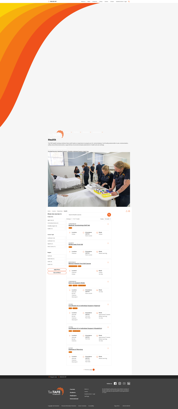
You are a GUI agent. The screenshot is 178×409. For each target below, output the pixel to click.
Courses (67, 132)
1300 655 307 (52, 1)
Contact (112, 1)
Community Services (53, 223)
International (97, 132)
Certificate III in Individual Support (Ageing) (84, 306)
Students (76, 132)
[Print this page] (129, 211)
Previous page (88, 369)
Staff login (86, 396)
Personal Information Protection (68, 405)
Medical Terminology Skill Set (79, 225)
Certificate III (51, 238)
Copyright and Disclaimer (53, 405)
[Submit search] (109, 215)
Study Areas (60, 211)
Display (102, 219)
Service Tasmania (82, 405)
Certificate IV (51, 241)
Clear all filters (57, 272)
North (50, 256)
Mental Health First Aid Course (80, 263)
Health (50, 228)
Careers (106, 1)
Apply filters (57, 269)
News (89, 1)
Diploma (50, 243)
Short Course (52, 246)
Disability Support (52, 226)
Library (100, 1)
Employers (86, 132)
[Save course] (108, 224)
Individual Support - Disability (65, 151)
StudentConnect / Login (121, 1)
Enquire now (53, 377)
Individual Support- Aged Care (81, 151)
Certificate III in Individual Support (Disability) (85, 328)
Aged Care (51, 220)
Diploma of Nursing (76, 349)
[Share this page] (127, 211)
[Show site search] (129, 1)
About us (83, 1)
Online (50, 261)
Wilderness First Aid (76, 244)
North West (51, 258)
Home (49, 211)
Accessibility (91, 405)
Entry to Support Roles (77, 283)
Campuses (94, 1)
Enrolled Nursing (52, 151)
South (50, 264)
